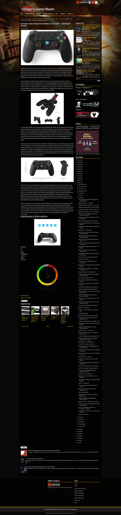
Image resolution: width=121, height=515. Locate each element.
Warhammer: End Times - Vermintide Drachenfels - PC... (88, 269)
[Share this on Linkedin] (30, 298)
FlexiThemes (53, 513)
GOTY (57, 13)
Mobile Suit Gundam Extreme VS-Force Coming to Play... (88, 302)
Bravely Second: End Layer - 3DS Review (89, 211)
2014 (78, 431)
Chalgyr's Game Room (59, 509)
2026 (78, 160)
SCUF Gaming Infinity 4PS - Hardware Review (88, 280)
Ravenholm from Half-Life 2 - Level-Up (88, 205)
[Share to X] (25, 301)
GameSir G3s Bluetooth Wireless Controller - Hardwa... (86, 408)
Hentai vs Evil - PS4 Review (36, 458)
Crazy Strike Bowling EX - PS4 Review (88, 305)
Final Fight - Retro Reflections (86, 342)
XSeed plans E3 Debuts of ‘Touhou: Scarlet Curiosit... (89, 380)
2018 (78, 178)
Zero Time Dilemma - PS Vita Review (88, 221)
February (81, 424)
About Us (27, 2)
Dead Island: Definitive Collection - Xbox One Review (88, 218)
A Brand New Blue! (83, 313)
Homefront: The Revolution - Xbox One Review (88, 284)
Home (22, 2)
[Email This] (22, 301)
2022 (78, 169)
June (80, 197)
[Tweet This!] (26, 298)
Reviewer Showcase (48, 13)
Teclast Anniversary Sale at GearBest (88, 287)
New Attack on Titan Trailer (85, 277)
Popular (24, 447)
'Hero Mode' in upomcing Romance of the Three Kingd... (89, 404)
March (80, 422)
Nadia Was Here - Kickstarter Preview (88, 401)
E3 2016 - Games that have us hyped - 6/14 (89, 321)
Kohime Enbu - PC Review (85, 374)
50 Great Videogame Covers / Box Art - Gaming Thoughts (44, 450)
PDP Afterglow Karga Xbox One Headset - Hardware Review (35, 318)
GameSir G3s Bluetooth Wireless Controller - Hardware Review (46, 25)
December (81, 184)
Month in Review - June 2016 (85, 203)
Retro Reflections (79, 495)
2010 (78, 440)
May (80, 417)
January (81, 426)
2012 (78, 436)
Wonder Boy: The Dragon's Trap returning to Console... (89, 350)
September (82, 191)
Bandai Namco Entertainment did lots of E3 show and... (88, 254)
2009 (78, 442)
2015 (78, 429)
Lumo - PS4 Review (83, 392)
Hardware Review (60, 19)
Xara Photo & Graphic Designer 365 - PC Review (88, 247)
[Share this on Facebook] (25, 298)
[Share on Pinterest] (28, 298)
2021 (78, 171)
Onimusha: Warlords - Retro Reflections (88, 209)
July (80, 195)
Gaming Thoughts (79, 493)
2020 (78, 173)
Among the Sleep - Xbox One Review (88, 257)
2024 (78, 164)
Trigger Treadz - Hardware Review (55, 317)
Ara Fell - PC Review (83, 259)
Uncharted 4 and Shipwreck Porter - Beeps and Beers (87, 327)
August (80, 193)
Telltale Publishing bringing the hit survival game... (87, 398)
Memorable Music (79, 498)
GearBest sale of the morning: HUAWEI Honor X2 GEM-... (88, 274)
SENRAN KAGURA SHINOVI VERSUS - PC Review (89, 227)
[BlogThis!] (24, 301)
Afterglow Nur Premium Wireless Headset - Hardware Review (64, 319)
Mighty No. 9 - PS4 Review (85, 230)
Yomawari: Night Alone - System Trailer (88, 207)
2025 (78, 162)
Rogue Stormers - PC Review (86, 330)
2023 (78, 167)
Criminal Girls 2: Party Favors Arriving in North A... (89, 411)
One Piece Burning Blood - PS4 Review (88, 366)
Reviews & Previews (29, 13)
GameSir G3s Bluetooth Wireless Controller (43, 19)
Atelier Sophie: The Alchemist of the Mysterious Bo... (87, 318)
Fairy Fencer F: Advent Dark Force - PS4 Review (88, 299)
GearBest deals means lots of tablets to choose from (88, 333)
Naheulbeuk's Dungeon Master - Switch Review (41, 467)
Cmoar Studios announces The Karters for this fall (89, 223)
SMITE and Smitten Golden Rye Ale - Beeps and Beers (87, 295)
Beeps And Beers (79, 491)
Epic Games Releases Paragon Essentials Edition (89, 324)
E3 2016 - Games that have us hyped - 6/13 (89, 336)
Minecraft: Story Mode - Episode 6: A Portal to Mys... (87, 250)
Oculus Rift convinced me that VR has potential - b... (87, 395)
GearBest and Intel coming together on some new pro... (88, 346)
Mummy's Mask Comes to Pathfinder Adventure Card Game (88, 338)
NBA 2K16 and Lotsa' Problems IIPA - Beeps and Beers (88, 236)
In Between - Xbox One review (86, 344)
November (82, 186)
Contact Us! (70, 13)
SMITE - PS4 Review (83, 383)
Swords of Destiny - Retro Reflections (88, 368)
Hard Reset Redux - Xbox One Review (88, 315)
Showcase (77, 500)
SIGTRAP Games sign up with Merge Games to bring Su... (87, 214)
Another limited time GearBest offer (87, 289)
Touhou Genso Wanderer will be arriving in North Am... (89, 292)
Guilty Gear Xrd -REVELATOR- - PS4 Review (87, 376)
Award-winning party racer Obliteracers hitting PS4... (88, 363)
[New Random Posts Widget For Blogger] (98, 81)
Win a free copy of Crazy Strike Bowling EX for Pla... (88, 353)
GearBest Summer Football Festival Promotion (87, 262)
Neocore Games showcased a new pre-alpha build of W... (88, 232)
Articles (38, 13)
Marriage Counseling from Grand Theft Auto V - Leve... (88, 240)
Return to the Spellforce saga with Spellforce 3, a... (87, 389)
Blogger (75, 509)
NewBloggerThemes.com (69, 513)
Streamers (62, 13)
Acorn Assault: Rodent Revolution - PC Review (88, 386)
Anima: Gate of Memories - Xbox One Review (88, 359)
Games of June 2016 (83, 414)
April (80, 419)
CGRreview (28, 19)
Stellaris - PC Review (83, 307)
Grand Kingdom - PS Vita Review (86, 272)
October (81, 188)
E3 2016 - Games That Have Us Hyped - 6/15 (88, 310)
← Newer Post (24, 326)
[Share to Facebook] (27, 301)
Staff (75, 486)
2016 (78, 182)
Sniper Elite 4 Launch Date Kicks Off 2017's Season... (89, 265)
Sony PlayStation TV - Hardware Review (25, 318)
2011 (78, 438)
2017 (78, 180)
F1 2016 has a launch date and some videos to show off (89, 243)
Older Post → (70, 326)
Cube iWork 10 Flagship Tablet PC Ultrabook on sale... (87, 371)
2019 (78, 176)
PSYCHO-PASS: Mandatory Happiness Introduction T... (88, 200)
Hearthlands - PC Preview (85, 357)
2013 (78, 433)
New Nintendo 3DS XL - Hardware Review (45, 318)
